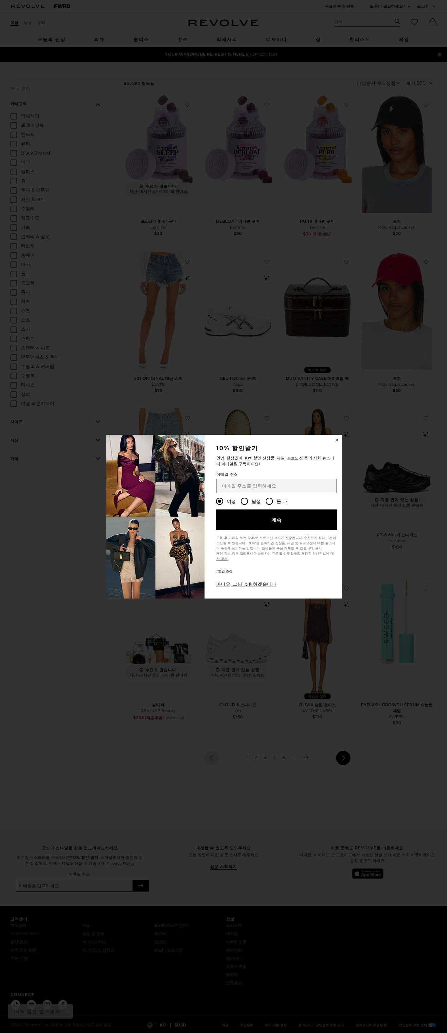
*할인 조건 (224, 571)
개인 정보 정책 (227, 553)
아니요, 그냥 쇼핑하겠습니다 (246, 584)
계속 (277, 520)
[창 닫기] (336, 440)
